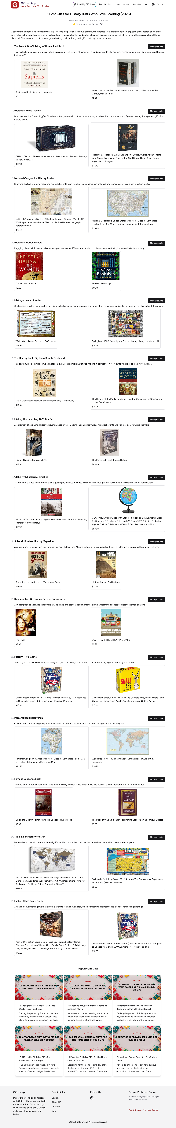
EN (158, 4)
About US (56, 1102)
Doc (54, 1111)
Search (55, 1098)
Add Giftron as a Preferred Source (143, 1110)
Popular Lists (105, 4)
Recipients (137, 4)
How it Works (122, 4)
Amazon (56, 1106)
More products (156, 47)
